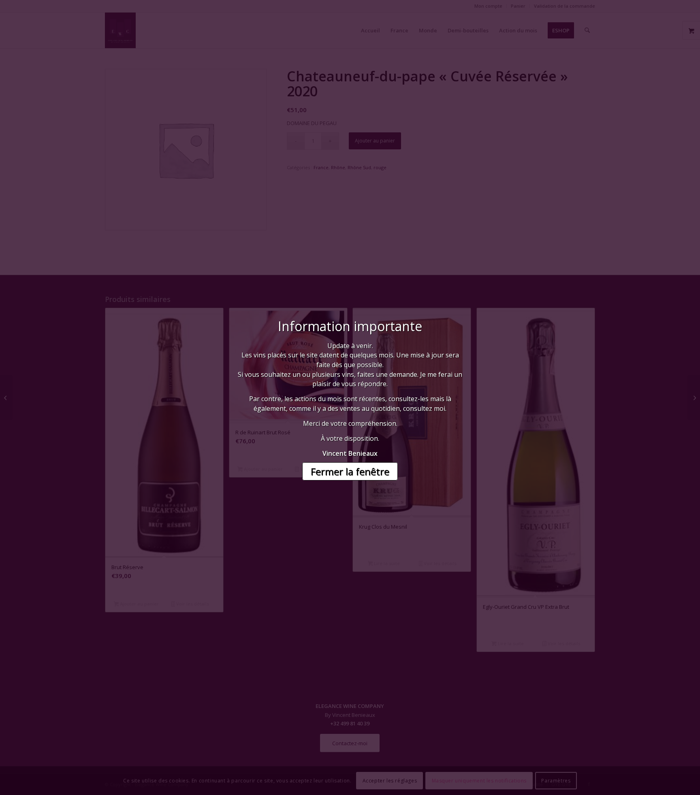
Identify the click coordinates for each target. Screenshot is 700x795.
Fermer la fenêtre (350, 471)
